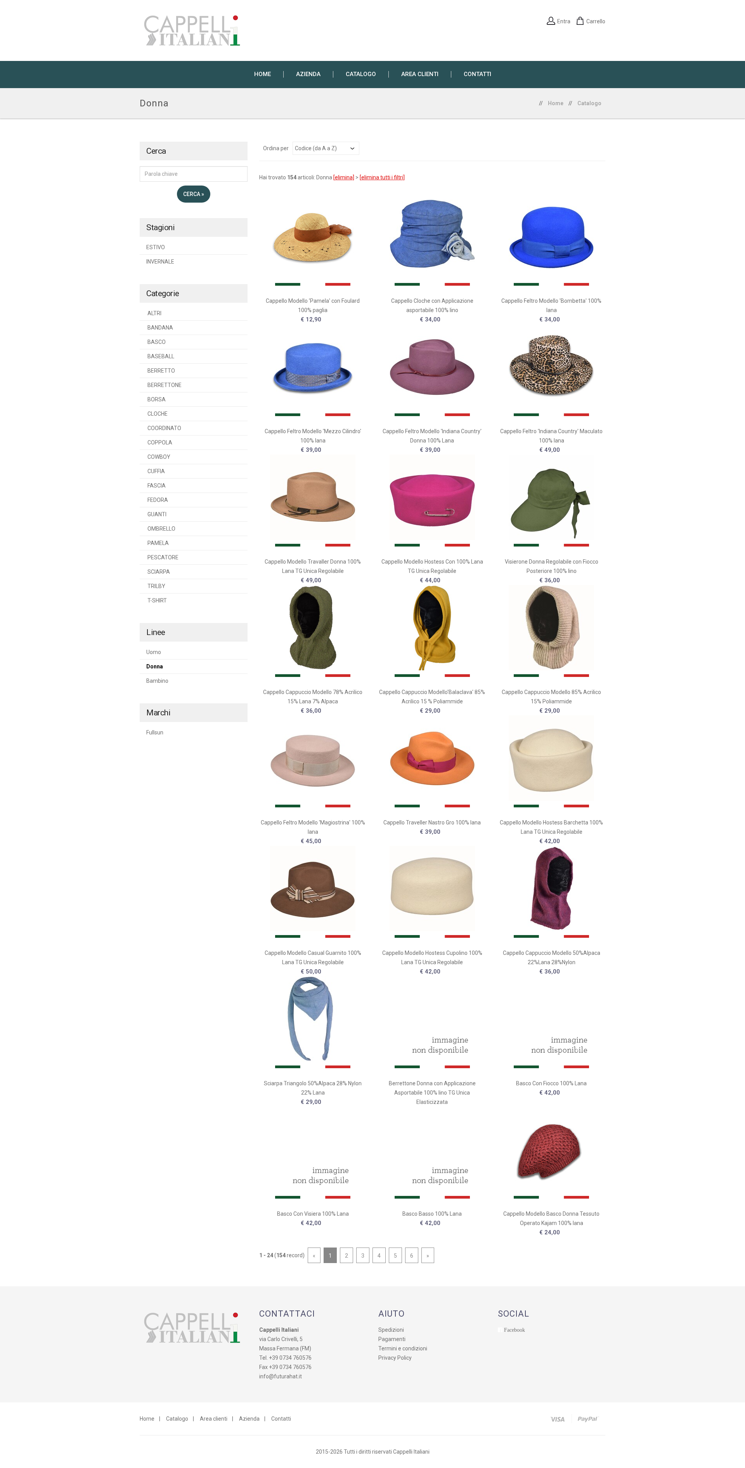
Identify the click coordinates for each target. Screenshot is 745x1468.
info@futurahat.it (280, 1376)
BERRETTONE (164, 385)
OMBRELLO (160, 529)
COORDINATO (163, 428)
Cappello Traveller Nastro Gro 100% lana (432, 822)
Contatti (281, 1419)
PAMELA (157, 543)
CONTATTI (477, 74)
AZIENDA (308, 74)
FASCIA (156, 485)
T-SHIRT (156, 600)
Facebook (514, 1330)
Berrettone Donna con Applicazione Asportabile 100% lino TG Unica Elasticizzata (432, 1092)
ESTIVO (155, 247)
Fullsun (154, 732)
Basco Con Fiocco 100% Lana (551, 1083)
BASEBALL (160, 356)
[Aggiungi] (313, 238)
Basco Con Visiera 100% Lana (313, 1214)
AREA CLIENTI (419, 74)
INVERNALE (160, 262)
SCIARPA (158, 572)
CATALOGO (361, 74)
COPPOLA (159, 442)
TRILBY (155, 586)
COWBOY (158, 457)
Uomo (153, 652)
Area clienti (213, 1419)
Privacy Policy (395, 1358)
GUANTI (156, 514)
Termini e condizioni (402, 1348)
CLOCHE (157, 414)
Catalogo (589, 103)
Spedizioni (391, 1330)
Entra (563, 21)
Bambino (157, 681)
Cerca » (193, 194)
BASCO (156, 342)
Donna (154, 666)
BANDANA (159, 327)
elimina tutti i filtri (382, 177)
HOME (262, 74)
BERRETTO (160, 371)
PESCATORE (162, 557)
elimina (344, 177)
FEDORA (157, 500)
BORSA (156, 399)
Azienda (249, 1419)
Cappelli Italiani (411, 1452)
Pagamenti (391, 1339)
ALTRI (153, 313)
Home (555, 103)
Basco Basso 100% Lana (432, 1214)
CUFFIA (155, 471)
